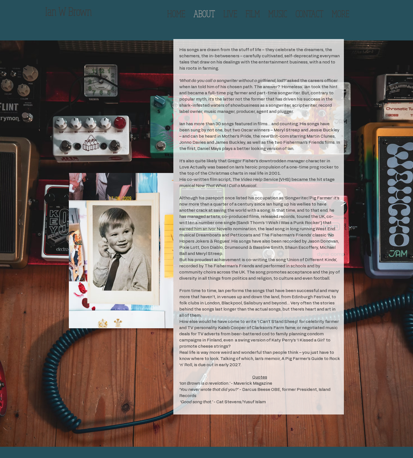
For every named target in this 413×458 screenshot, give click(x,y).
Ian (50, 11)
